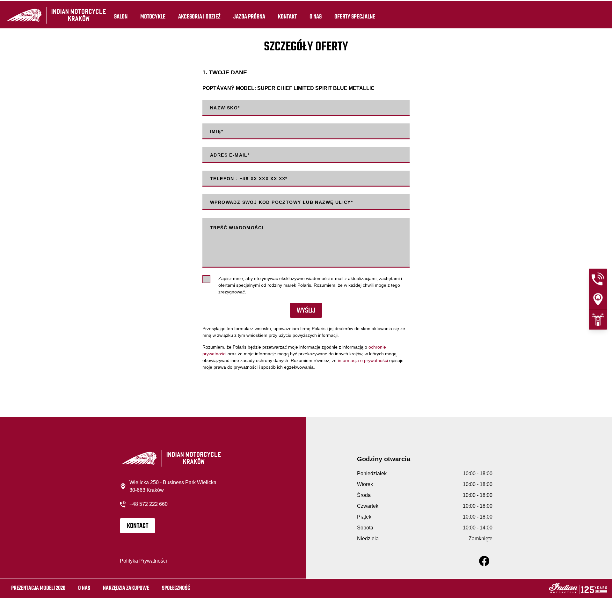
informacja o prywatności (363, 360)
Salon (120, 16)
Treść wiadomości (236, 227)
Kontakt (287, 16)
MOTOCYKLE (152, 16)
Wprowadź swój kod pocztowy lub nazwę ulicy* (281, 202)
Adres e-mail (230, 155)
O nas (316, 16)
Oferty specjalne (354, 16)
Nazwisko (225, 108)
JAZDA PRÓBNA (249, 16)
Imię (216, 131)
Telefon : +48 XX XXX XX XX (249, 178)
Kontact (137, 525)
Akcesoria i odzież (199, 16)
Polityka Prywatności (143, 561)
